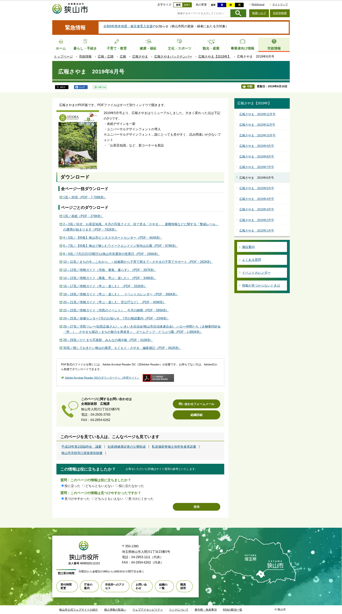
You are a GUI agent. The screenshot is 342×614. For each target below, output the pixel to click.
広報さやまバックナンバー (173, 56)
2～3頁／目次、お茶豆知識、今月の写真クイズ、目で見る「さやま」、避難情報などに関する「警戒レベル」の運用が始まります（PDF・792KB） (141, 226)
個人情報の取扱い (115, 609)
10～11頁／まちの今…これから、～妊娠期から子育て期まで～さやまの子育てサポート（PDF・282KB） (138, 261)
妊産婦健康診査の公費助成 (127, 446)
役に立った (72, 486)
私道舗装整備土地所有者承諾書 (174, 446)
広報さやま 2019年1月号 (256, 230)
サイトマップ (280, 4)
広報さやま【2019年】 (214, 56)
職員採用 (183, 586)
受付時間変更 (66, 586)
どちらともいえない (99, 486)
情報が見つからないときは (261, 285)
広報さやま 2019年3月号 (256, 209)
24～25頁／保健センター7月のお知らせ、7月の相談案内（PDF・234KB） (116, 318)
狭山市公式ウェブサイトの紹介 (78, 609)
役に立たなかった (131, 486)
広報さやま (140, 56)
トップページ (63, 56)
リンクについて (178, 609)
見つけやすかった (77, 498)
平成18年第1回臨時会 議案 (81, 446)
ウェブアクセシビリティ (147, 609)
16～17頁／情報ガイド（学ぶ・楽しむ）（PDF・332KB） (105, 286)
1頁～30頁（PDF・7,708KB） (84, 197)
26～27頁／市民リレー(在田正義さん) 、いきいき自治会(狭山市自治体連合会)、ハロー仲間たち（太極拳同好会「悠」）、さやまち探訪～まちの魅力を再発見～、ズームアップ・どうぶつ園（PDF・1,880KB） (142, 329)
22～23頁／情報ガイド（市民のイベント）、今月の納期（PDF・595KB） (116, 310)
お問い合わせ (141, 586)
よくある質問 (251, 259)
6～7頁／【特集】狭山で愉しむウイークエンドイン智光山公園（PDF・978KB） (120, 245)
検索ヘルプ (259, 13)
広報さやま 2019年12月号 (257, 114)
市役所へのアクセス (114, 586)
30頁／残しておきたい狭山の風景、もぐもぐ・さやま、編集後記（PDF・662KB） (122, 348)
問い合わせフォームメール (196, 404)
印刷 (249, 86)
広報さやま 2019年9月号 (256, 145)
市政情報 (85, 56)
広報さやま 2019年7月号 (256, 167)
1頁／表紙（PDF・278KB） (83, 216)
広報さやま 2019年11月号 (257, 124)
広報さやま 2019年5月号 (256, 188)
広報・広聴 (106, 56)
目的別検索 (280, 13)
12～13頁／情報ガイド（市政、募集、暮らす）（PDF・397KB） (109, 270)
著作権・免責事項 (206, 609)
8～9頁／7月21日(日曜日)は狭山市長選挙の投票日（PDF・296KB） (111, 254)
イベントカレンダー (256, 272)
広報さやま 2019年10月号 (257, 135)
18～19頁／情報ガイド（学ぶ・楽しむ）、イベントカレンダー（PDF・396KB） (120, 294)
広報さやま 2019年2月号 (256, 220)
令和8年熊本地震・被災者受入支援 (128, 26)
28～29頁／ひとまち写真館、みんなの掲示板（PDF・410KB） (108, 340)
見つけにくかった (141, 498)
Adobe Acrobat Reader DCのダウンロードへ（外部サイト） (102, 377)
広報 (123, 56)
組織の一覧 (163, 586)
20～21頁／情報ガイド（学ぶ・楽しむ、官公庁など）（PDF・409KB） (114, 302)
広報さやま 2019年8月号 (256, 156)
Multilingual (258, 4)
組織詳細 (196, 414)
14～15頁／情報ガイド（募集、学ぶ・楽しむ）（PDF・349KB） (109, 278)
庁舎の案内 (88, 586)
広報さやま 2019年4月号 (256, 199)
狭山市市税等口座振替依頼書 (82, 453)
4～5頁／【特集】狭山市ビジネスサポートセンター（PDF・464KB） (112, 237)
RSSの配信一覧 (232, 609)
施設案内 (248, 247)
